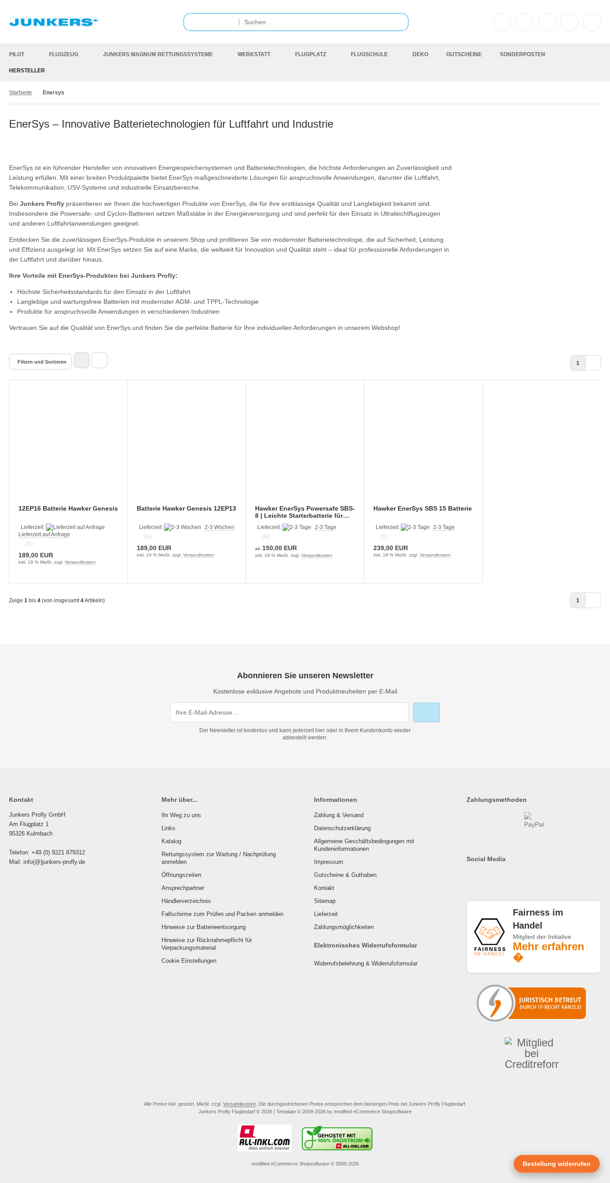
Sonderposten (522, 54)
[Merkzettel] (547, 22)
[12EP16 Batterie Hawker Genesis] (68, 448)
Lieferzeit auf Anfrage (44, 534)
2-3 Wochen (219, 527)
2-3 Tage (325, 527)
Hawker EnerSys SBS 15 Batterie (422, 508)
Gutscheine (464, 54)
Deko (420, 54)
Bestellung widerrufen (557, 1163)
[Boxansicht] (82, 360)
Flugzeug (63, 54)
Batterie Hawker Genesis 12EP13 (186, 508)
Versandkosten (80, 562)
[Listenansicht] (100, 360)
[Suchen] (399, 22)
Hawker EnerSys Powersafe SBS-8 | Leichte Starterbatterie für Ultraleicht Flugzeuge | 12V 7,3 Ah (305, 512)
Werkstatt (254, 54)
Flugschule (369, 54)
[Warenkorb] (570, 22)
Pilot (16, 54)
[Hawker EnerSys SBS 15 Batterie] (423, 448)
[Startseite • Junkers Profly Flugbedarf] (54, 26)
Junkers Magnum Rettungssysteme (158, 54)
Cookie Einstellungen (188, 960)
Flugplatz (310, 54)
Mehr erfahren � (548, 952)
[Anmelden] (525, 22)
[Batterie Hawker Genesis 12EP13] (187, 448)
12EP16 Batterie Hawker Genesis (68, 508)
